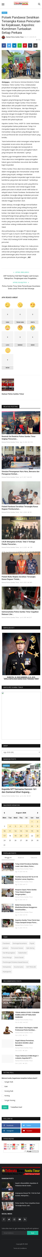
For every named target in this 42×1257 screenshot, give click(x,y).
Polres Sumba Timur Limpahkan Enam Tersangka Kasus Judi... (27, 1204)
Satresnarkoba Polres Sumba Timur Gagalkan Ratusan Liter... (20, 613)
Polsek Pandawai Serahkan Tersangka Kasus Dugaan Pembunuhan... (20, 507)
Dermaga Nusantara (20, 943)
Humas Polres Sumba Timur (15, 37)
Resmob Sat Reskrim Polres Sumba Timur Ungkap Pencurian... (19, 437)
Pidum (4, 13)
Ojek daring (30, 948)
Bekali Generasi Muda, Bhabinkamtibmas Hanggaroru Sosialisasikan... (26, 907)
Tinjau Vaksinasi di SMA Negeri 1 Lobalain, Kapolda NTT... (27, 1057)
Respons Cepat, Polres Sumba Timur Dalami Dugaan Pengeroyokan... (26, 892)
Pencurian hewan (17, 948)
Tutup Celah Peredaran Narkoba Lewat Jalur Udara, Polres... (26, 865)
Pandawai (6, 943)
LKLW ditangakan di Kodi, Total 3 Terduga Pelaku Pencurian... (18, 543)
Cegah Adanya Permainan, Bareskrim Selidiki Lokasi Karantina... (24, 1043)
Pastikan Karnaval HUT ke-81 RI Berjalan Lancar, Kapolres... (26, 878)
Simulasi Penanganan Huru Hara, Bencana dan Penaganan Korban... (20, 472)
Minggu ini (8, 858)
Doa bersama (18, 967)
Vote (5, 1107)
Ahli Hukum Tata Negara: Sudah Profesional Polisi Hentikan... (26, 1029)
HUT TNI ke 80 (31, 967)
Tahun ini (34, 858)
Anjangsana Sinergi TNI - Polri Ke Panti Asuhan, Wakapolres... (27, 1194)
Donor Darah (19, 957)
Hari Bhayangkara (9, 953)
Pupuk (32, 943)
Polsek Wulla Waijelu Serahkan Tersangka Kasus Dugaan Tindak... (19, 578)
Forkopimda (7, 967)
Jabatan (5, 948)
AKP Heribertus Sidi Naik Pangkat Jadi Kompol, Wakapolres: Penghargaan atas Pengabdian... (21, 277)
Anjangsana (7, 972)
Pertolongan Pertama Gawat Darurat (15, 962)
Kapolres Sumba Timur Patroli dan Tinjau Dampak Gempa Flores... (27, 921)
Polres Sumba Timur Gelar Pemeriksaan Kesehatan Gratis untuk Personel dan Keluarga (21, 287)
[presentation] (32, 767)
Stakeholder (22, 953)
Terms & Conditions (20, 1248)
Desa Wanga (7, 957)
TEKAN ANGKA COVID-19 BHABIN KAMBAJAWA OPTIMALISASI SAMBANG (27, 1015)
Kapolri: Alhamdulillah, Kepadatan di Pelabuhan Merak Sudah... (26, 1184)
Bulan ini (21, 858)
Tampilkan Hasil (16, 1107)
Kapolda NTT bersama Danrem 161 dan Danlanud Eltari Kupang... (19, 790)
